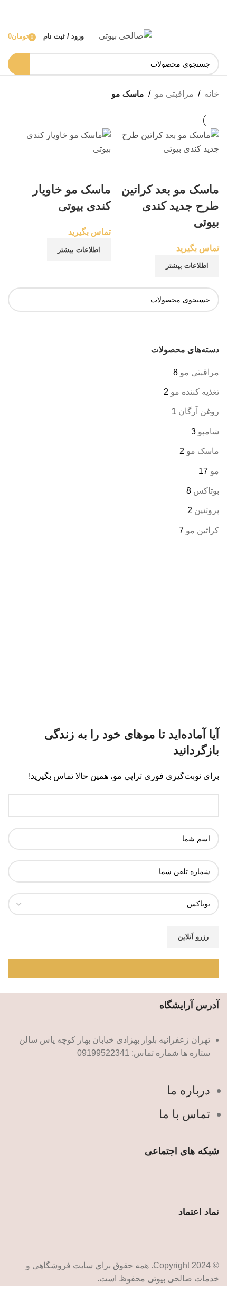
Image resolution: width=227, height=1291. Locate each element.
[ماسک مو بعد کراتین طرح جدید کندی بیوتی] (167, 141)
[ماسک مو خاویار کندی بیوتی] (59, 141)
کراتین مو (202, 530)
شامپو (208, 431)
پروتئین (206, 510)
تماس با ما (184, 1114)
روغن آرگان (198, 411)
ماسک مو (202, 451)
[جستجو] (19, 64)
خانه (211, 93)
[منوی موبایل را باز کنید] (214, 36)
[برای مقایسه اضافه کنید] (206, 168)
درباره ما (188, 1090)
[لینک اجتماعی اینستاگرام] (113, 1187)
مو (214, 471)
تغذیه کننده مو (195, 391)
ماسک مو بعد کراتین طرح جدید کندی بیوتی (170, 206)
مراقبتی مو (199, 372)
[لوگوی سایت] (125, 35)
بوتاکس (206, 490)
